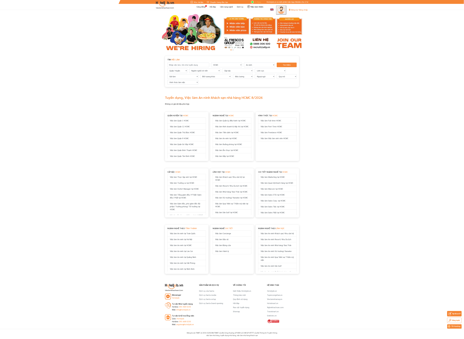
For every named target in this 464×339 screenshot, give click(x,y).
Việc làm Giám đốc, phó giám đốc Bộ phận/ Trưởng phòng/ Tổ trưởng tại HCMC (185, 206)
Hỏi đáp (213, 6)
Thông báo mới (239, 295)
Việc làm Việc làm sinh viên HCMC (274, 138)
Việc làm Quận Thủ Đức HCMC (182, 132)
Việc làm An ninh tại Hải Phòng (182, 263)
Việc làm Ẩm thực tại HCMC (226, 150)
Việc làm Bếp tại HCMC (224, 156)
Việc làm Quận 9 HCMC (179, 138)
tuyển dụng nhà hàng (228, 335)
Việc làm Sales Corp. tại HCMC (273, 200)
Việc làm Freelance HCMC (271, 132)
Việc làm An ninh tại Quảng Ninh (183, 257)
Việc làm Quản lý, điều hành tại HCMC (230, 120)
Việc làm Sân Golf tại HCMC (226, 212)
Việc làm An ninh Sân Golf (271, 266)
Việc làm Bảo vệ (221, 239)
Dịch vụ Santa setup (207, 299)
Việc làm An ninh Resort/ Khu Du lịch (276, 239)
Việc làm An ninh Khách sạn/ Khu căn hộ (277, 233)
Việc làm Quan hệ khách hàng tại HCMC (277, 183)
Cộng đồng (200, 6)
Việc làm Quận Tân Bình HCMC (182, 156)
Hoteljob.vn (272, 291)
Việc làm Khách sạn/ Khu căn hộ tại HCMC (230, 178)
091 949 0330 (185, 306)
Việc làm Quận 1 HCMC (179, 120)
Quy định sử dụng (240, 299)
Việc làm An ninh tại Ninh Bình (182, 269)
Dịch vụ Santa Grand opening (211, 303)
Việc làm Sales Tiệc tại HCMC (273, 206)
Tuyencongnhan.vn (274, 295)
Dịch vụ (240, 6)
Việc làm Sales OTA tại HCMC (273, 194)
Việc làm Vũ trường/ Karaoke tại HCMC (231, 197)
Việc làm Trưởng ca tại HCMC (182, 183)
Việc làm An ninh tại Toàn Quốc (183, 233)
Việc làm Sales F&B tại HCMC (273, 212)
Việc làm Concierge (223, 233)
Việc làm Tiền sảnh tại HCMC (227, 132)
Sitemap (236, 311)
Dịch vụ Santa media (207, 295)
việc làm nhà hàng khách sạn (247, 335)
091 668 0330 (185, 321)
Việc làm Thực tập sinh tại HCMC (183, 177)
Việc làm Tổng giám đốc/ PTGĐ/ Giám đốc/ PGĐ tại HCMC (185, 196)
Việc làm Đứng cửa (223, 245)
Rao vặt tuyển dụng (241, 307)
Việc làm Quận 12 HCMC (180, 126)
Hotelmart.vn (272, 303)
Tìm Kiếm (287, 65)
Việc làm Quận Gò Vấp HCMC (182, 144)
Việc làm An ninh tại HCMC (226, 138)
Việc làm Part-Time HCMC (271, 126)
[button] (231, 49)
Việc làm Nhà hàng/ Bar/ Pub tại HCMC (231, 191)
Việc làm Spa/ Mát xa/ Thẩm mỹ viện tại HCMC (231, 205)
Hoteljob (175, 297)
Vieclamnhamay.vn (274, 299)
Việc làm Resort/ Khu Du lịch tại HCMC (231, 185)
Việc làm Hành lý (222, 251)
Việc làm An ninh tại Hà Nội (181, 239)
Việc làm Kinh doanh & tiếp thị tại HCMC (232, 126)
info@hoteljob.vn (183, 309)
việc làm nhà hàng (212, 335)
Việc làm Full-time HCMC (271, 120)
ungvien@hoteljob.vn (185, 324)
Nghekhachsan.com (275, 307)
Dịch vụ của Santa (206, 291)
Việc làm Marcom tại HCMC (272, 189)
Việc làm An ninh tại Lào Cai (181, 251)
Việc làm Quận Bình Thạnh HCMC (183, 150)
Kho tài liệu (198, 2)
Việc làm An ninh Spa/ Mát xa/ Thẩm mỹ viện (277, 258)
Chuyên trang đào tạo (219, 2)
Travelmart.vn (273, 311)
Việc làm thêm (256, 6)
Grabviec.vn (272, 315)
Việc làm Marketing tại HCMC (273, 177)
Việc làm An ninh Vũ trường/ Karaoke (276, 251)
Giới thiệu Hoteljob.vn (242, 291)
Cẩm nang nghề (226, 6)
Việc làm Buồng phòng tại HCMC (228, 144)
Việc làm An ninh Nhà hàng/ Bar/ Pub (276, 245)
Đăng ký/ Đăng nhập (299, 9)
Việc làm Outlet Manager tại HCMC (184, 189)
